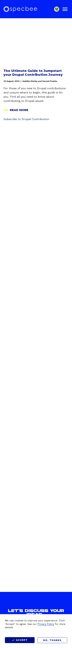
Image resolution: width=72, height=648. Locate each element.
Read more (15, 110)
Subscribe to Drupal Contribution (26, 119)
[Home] (20, 9)
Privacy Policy (46, 624)
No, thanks (52, 640)
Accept (22, 640)
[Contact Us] (56, 9)
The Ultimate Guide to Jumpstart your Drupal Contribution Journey (33, 73)
